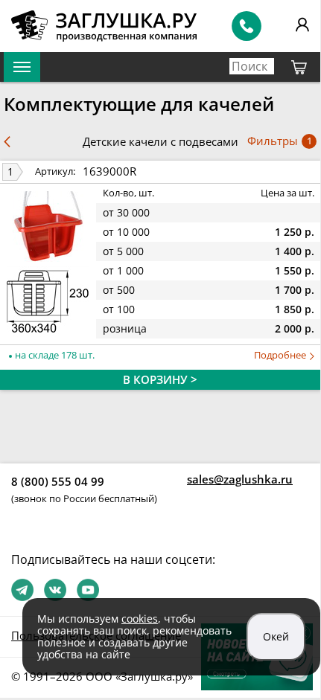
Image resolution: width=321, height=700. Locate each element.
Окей (276, 636)
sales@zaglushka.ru (240, 479)
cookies (139, 618)
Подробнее (281, 355)
